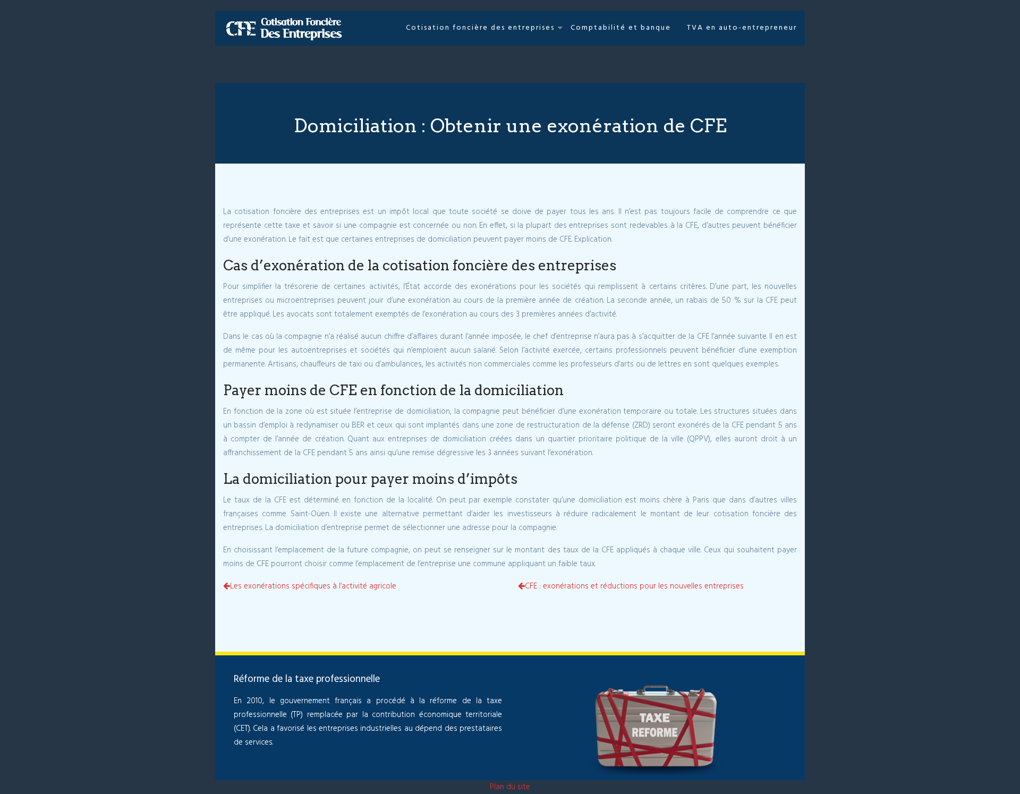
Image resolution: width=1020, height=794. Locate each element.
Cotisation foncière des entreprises (480, 28)
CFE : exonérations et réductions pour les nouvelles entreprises (634, 586)
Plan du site (510, 787)
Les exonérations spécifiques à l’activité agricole (313, 586)
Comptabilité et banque (621, 28)
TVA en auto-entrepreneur (742, 28)
